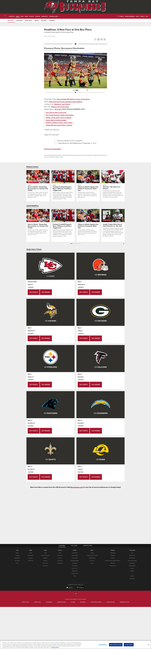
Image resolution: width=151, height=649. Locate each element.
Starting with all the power (60, 107)
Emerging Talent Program (92, 555)
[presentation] (124, 244)
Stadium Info (112, 552)
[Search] (118, 16)
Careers (92, 552)
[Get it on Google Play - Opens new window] (80, 588)
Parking (112, 558)
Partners (92, 563)
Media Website (132, 558)
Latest (30, 552)
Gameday (113, 555)
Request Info (74, 570)
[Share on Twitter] (98, 40)
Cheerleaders (60, 563)
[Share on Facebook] (95, 40)
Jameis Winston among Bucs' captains (59, 125)
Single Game (74, 552)
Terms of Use (37, 602)
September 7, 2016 (89, 143)
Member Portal (75, 573)
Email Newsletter (132, 565)
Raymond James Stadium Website (112, 560)
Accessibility (49, 602)
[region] (75, 645)
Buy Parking (46, 292)
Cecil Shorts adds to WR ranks (56, 112)
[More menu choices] (59, 16)
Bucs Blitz (31, 558)
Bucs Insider (45, 563)
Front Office (17, 560)
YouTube (132, 568)
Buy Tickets (34, 292)
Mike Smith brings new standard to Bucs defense (65, 102)
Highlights (45, 558)
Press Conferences (45, 555)
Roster (17, 552)
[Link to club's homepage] (4, 16)
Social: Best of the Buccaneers (56, 120)
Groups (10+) (74, 568)
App (132, 552)
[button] (71, 243)
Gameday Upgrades (75, 560)
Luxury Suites (75, 565)
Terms (74, 576)
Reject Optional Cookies (116, 644)
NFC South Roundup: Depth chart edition (60, 115)
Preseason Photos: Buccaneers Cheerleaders (64, 48)
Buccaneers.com (77, 487)
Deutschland (132, 578)
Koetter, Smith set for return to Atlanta (58, 117)
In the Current (45, 565)
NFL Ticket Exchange (132, 560)
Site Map (73, 602)
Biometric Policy (61, 602)
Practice (60, 558)
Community (30, 560)
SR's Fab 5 (58, 109)
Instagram (132, 576)
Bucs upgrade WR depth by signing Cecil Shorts (73, 99)
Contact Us (92, 560)
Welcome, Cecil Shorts (62, 104)
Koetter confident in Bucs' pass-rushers (59, 122)
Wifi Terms (112, 563)
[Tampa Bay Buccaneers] (75, 594)
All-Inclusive (74, 563)
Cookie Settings (111, 602)
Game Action (60, 555)
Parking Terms (113, 565)
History (17, 563)
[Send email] (101, 40)
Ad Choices (83, 602)
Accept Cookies (129, 644)
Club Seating (74, 558)
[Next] (87, 90)
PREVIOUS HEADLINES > (53, 149)
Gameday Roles (92, 558)
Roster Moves (31, 555)
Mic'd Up (45, 560)
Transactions (17, 558)
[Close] (148, 644)
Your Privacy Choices (96, 602)
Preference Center (124, 602)
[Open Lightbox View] (75, 74)
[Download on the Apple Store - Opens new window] (70, 587)
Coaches (17, 555)
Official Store (132, 555)
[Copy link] (104, 39)
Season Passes (74, 555)
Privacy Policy (25, 602)
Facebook (132, 570)
